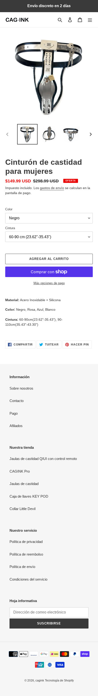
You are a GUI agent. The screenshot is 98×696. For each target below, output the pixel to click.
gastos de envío (52, 188)
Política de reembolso (26, 554)
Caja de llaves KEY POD (29, 496)
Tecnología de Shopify (59, 680)
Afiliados (16, 426)
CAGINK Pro (20, 471)
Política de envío (22, 567)
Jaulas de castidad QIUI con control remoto (43, 459)
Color (8, 209)
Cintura (10, 228)
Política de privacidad (26, 542)
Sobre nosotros (21, 388)
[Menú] (90, 20)
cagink (39, 680)
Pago (14, 413)
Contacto (17, 401)
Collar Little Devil (22, 509)
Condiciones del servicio (28, 579)
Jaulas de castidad (24, 484)
